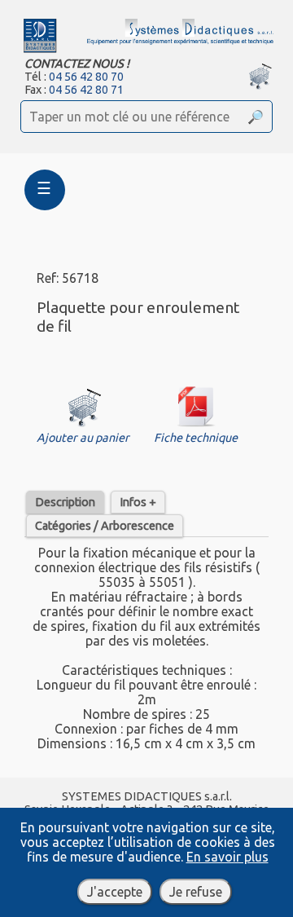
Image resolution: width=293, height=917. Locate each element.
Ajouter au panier (83, 437)
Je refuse (195, 891)
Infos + (138, 502)
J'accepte (114, 891)
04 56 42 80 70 (86, 76)
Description (65, 502)
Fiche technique (196, 437)
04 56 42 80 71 (86, 89)
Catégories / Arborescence (104, 525)
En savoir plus (227, 856)
